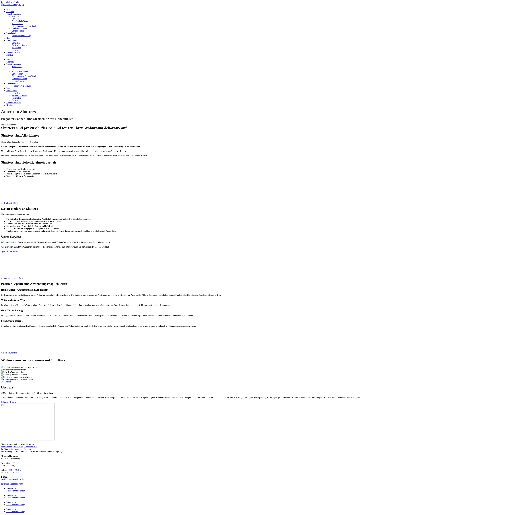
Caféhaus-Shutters (19, 28)
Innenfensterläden (13, 14)
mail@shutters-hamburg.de (12, 479)
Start (8, 9)
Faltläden (16, 19)
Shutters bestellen (13, 52)
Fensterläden (6, 447)
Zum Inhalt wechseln (10, 2)
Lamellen (16, 43)
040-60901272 (15, 470)
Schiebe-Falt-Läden (20, 21)
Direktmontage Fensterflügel (24, 26)
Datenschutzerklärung (15, 491)
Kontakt (9, 55)
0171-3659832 (13, 472)
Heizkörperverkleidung (21, 35)
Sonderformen (18, 31)
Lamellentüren (12, 33)
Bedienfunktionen (19, 45)
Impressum (11, 488)
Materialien (16, 47)
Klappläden (17, 16)
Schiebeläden (17, 23)
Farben (15, 50)
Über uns (10, 11)
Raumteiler (11, 38)
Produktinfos (11, 40)
